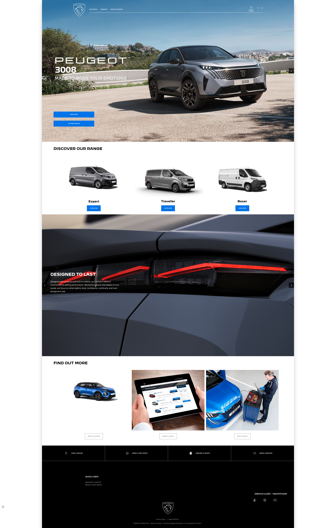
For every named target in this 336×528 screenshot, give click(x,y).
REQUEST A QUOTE (93, 482)
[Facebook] (255, 500)
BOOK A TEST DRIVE (93, 485)
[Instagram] (265, 500)
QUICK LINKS (91, 476)
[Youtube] (275, 500)
